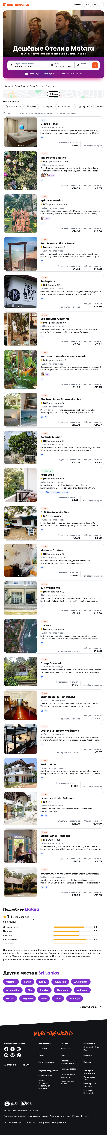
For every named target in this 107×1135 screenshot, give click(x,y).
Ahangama (63, 990)
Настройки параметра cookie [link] (52, 1122)
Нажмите (88, 1055)
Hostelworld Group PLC (92, 1048)
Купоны (75, 1116)
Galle (44, 998)
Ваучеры (85, 1116)
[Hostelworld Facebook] (6, 1049)
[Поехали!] (95, 65)
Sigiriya (44, 990)
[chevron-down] (33, 919)
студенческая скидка (67, 1082)
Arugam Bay (80, 981)
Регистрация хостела (89, 1078)
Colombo (11, 981)
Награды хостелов (70, 1069)
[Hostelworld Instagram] (19, 1049)
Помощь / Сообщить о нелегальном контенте (44, 1084)
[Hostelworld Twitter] (12, 1049)
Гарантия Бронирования (67, 1062)
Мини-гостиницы (46, 1062)
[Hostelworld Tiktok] (19, 1055)
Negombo (27, 998)
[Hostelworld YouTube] (6, 1055)
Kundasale (60, 981)
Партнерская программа (90, 1085)
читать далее (76, 113)
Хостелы (42, 1048)
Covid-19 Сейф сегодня (58, 492)
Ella (30, 990)
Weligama (82, 990)
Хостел (44, 154)
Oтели (41, 1055)
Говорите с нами (46, 1076)
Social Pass (66, 1048)
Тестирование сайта (13, 1122)
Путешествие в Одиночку (68, 1075)
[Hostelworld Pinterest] (12, 1055)
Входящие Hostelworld (89, 1091)
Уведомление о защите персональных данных (26, 1116)
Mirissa (10, 998)
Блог (63, 1055)
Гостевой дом (47, 471)
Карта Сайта (31, 1122)
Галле (58, 998)
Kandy (27, 981)
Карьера (87, 1062)
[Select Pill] (95, 4)
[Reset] (44, 65)
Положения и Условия (60, 1116)
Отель (43, 120)
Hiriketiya (74, 998)
